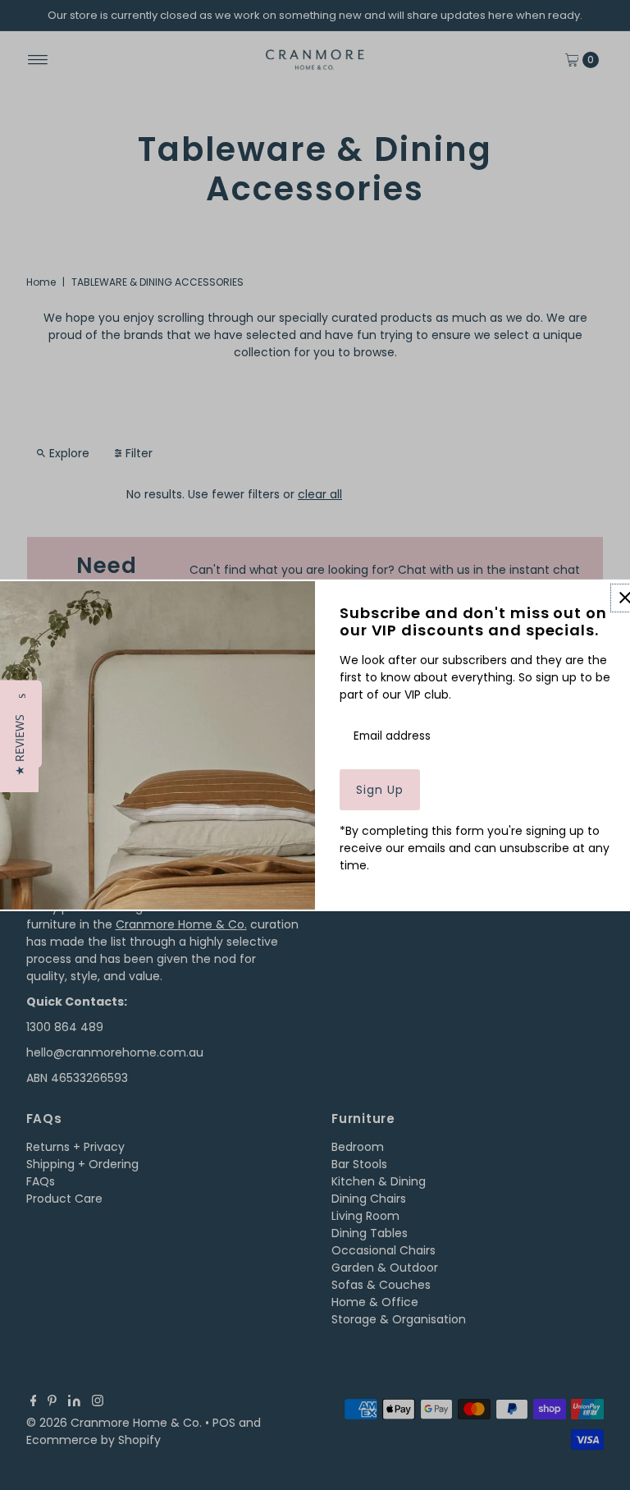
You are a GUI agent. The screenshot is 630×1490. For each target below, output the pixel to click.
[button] (19, 745)
